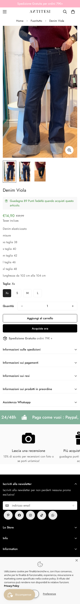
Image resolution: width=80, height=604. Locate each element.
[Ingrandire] (69, 150)
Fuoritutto (36, 21)
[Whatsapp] (52, 515)
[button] (73, 11)
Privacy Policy (11, 585)
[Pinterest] (8, 515)
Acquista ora (40, 328)
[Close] (77, 560)
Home (19, 21)
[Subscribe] (73, 505)
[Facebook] (19, 515)
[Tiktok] (41, 515)
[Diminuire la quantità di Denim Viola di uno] (22, 306)
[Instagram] (30, 515)
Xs (7, 293)
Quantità (8, 306)
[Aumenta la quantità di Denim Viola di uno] (72, 306)
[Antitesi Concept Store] (40, 11)
